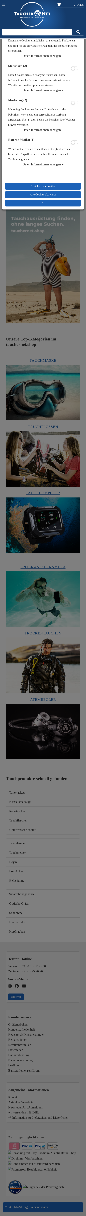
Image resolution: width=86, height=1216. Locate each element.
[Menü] (3, 4)
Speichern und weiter (43, 186)
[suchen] (78, 32)
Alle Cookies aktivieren (43, 194)
